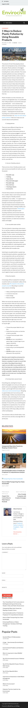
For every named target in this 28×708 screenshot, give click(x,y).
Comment (5, 552)
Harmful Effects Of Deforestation (11, 637)
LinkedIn (20, 525)
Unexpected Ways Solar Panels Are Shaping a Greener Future (12, 447)
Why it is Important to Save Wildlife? (12, 653)
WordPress (10, 706)
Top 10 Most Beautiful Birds (10, 671)
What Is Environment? (9, 684)
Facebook (19, 523)
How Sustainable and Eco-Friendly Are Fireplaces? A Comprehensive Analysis (13, 471)
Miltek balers (21, 208)
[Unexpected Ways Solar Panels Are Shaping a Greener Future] (14, 437)
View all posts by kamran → (17, 532)
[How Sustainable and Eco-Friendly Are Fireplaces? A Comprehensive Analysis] (14, 461)
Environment (5, 28)
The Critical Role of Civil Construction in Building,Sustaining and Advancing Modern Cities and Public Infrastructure (13, 603)
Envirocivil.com (14, 703)
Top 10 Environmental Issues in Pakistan (13, 658)
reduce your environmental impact (11, 390)
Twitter (15, 525)
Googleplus (16, 527)
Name (4, 573)
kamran (15, 42)
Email (4, 580)
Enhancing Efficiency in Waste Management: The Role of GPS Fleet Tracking (12, 623)
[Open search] (24, 23)
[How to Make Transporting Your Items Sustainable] (12, 479)
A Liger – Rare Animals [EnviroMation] (13, 642)
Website (4, 587)
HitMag (17, 706)
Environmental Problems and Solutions (13, 647)
